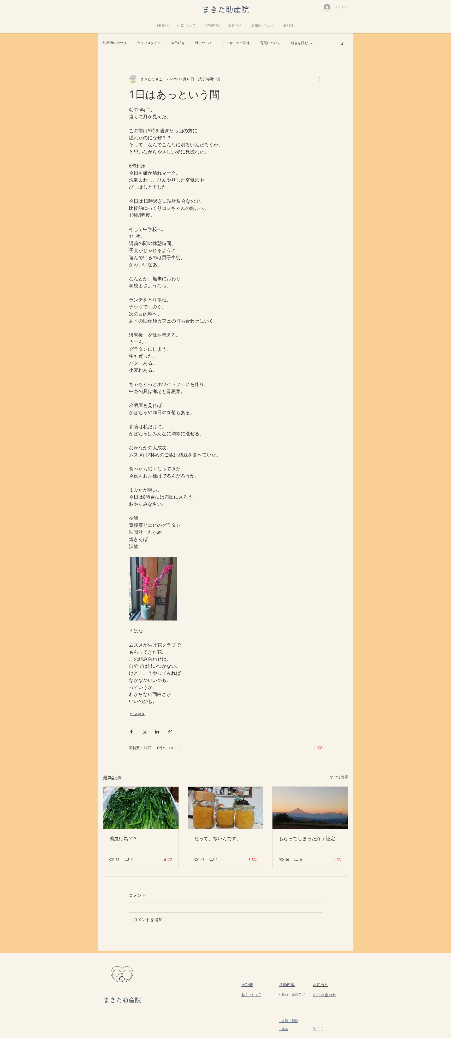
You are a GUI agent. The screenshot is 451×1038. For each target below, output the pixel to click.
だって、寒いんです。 (217, 838)
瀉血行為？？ (123, 838)
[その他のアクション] (319, 79)
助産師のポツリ (115, 43)
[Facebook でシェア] (131, 731)
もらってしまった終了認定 (307, 838)
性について (203, 43)
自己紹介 (178, 43)
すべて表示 (339, 776)
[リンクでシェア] (169, 731)
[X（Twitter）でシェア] (144, 731)
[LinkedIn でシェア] (157, 731)
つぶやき (137, 713)
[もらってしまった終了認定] (310, 808)
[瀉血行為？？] (141, 808)
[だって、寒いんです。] (225, 808)
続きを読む (299, 43)
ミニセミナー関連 (236, 43)
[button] (341, 43)
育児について (270, 43)
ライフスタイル (149, 43)
